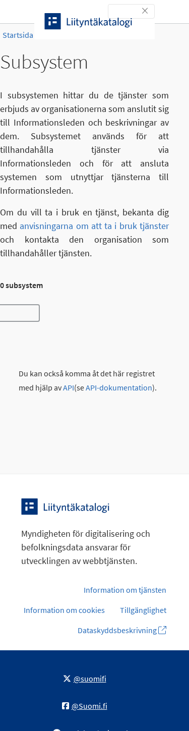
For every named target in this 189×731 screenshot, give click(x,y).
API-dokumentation (119, 387)
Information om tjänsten (125, 590)
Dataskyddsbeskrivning (118, 630)
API (68, 387)
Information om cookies (64, 610)
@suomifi (90, 678)
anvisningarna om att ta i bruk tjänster (94, 226)
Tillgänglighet (143, 610)
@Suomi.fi (89, 706)
